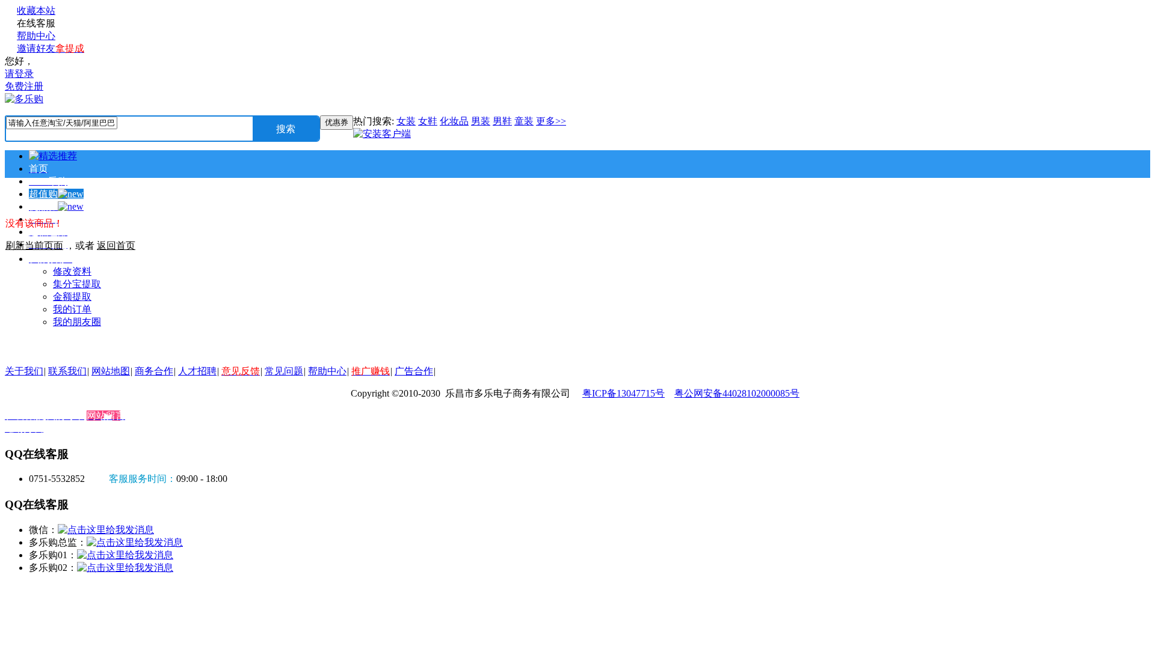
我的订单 (72, 309)
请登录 (19, 74)
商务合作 (154, 371)
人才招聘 (197, 371)
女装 (406, 121)
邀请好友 (50, 48)
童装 (524, 121)
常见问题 (284, 371)
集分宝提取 (77, 284)
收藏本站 (36, 10)
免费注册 (24, 86)
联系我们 (67, 371)
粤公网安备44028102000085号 (736, 393)
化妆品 (454, 121)
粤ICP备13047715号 (623, 393)
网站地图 (110, 371)
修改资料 (72, 271)
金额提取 (72, 296)
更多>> (551, 121)
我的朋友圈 (77, 322)
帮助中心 (36, 36)
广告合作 (414, 371)
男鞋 (502, 121)
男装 (480, 121)
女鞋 (427, 121)
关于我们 (24, 371)
